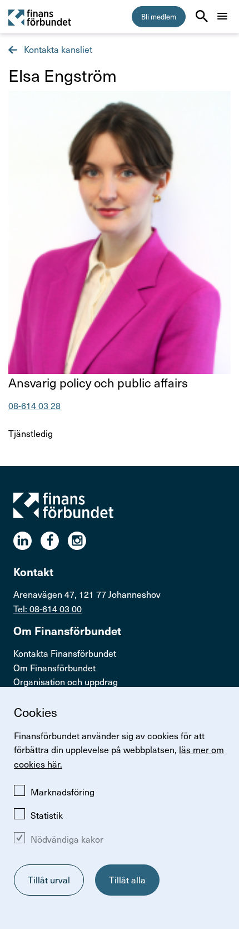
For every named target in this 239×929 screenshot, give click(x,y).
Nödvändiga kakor (67, 839)
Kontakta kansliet (57, 49)
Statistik (47, 815)
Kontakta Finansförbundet (64, 653)
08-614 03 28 (34, 405)
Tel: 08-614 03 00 (47, 608)
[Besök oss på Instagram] (81, 541)
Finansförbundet (40, 17)
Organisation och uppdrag (65, 681)
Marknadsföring (62, 791)
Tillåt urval (49, 879)
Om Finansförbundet (54, 667)
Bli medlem (158, 16)
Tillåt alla (127, 879)
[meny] (222, 16)
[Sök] (202, 16)
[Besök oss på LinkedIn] (27, 541)
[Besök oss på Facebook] (54, 541)
